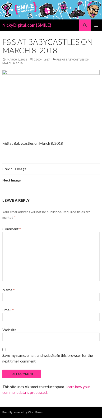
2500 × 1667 (42, 59)
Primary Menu (96, 25)
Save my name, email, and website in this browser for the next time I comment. (47, 358)
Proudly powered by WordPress (22, 412)
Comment (11, 229)
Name (8, 290)
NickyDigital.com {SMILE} (26, 25)
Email (8, 309)
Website (9, 329)
